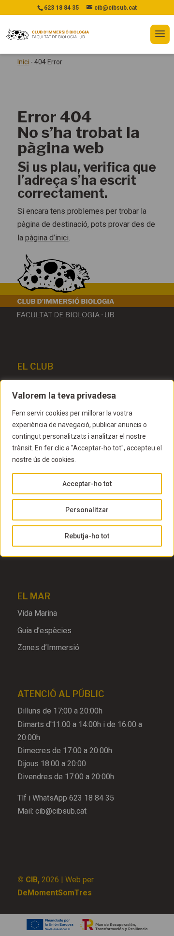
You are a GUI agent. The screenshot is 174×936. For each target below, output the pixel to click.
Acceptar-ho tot (87, 484)
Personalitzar (87, 510)
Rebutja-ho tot (87, 536)
